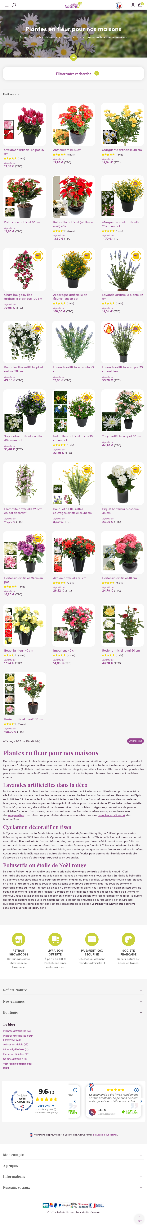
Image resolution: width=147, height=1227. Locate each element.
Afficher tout (135, 741)
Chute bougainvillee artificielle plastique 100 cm (23, 296)
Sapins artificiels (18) (15, 1059)
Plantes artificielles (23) (17, 1031)
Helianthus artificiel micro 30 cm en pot (73, 438)
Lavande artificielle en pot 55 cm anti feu (122, 369)
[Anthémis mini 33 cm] (73, 124)
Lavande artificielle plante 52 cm (122, 296)
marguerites (16, 815)
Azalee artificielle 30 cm (69, 578)
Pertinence (10, 94)
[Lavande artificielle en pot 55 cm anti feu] (122, 342)
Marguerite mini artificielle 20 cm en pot (120, 224)
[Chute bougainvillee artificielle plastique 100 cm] (24, 269)
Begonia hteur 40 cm (18, 650)
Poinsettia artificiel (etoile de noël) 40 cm (73, 224)
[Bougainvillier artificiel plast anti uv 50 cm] (24, 342)
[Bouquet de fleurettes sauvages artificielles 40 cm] (73, 483)
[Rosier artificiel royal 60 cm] (122, 625)
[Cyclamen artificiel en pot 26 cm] (24, 124)
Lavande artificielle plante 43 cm (73, 369)
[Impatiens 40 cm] (73, 625)
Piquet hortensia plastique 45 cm (120, 511)
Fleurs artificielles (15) (16, 1054)
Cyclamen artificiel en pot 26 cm (24, 152)
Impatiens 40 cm (64, 650)
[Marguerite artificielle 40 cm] (122, 124)
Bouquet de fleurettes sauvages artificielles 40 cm (72, 511)
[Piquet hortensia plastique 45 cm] (122, 483)
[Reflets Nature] (73, 5)
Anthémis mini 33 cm (67, 150)
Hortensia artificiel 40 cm (119, 578)
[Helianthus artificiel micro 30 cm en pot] (73, 411)
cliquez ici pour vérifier (105, 1134)
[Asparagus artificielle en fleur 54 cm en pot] (73, 269)
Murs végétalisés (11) (16, 1049)
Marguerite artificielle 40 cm (122, 150)
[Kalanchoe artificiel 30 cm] (24, 197)
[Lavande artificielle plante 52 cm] (122, 269)
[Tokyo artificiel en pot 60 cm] (122, 411)
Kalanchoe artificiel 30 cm (22, 222)
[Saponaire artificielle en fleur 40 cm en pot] (24, 411)
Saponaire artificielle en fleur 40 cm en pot (24, 438)
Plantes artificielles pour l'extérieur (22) (18, 1037)
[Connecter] (133, 4)
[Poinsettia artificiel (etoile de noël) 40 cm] (73, 197)
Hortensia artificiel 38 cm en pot (23, 580)
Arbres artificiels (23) (15, 1044)
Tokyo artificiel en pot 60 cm (121, 436)
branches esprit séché (111, 815)
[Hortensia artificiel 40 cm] (122, 552)
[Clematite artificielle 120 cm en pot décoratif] (24, 483)
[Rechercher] (14, 4)
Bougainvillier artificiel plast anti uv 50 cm (23, 369)
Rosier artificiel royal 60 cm (121, 650)
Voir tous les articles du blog (17, 1065)
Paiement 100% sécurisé (92, 952)
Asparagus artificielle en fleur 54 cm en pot (70, 296)
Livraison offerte (55, 952)
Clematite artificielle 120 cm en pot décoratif (23, 511)
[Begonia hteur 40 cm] (24, 625)
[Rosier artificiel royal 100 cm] (24, 693)
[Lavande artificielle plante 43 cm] (73, 342)
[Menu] (6, 4)
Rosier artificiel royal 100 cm (23, 719)
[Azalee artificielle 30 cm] (73, 552)
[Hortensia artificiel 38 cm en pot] (24, 552)
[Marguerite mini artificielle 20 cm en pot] (122, 197)
